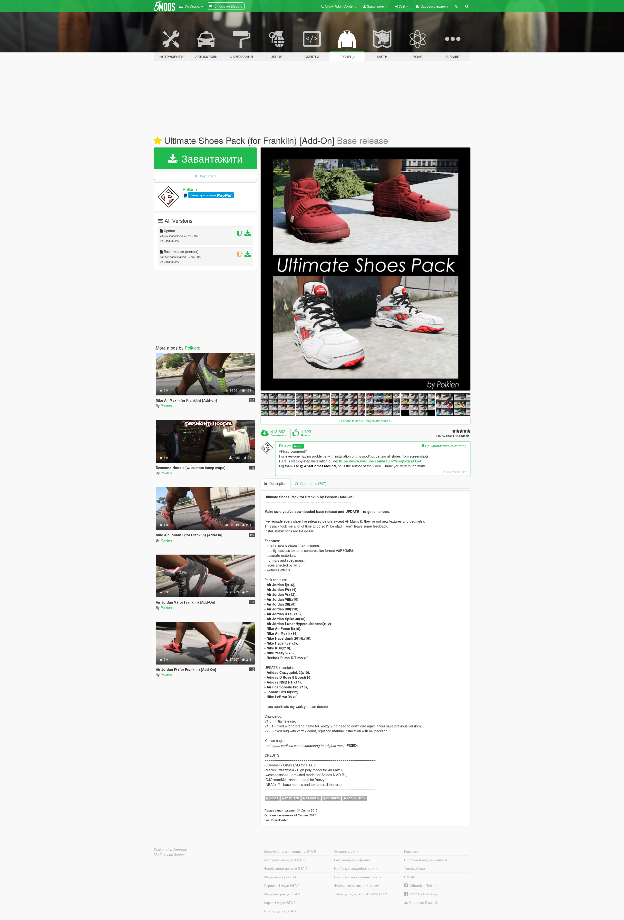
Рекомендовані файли (352, 859)
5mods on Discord (422, 902)
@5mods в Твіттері (423, 885)
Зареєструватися (434, 6)
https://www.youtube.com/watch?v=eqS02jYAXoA (380, 461)
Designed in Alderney (170, 849)
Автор (298, 446)
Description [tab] (277, 483)
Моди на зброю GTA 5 (281, 876)
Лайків (305, 435)
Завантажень (279, 435)
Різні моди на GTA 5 (280, 911)
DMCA (409, 876)
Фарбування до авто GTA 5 (285, 868)
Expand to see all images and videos (366, 421)
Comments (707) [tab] (312, 483)
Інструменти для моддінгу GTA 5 (290, 851)
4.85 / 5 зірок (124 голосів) (453, 435)
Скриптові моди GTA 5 (282, 885)
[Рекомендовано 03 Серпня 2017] (158, 140)
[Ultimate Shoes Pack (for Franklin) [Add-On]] (366, 269)
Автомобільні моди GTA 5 (284, 859)
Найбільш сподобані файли (356, 868)
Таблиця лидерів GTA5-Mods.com (361, 893)
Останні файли (346, 851)
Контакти (411, 851)
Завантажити (377, 6)
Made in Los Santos (169, 854)
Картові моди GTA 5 (280, 902)
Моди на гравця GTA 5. (282, 893)
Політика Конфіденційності (425, 859)
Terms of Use (414, 868)
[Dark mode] (456, 6)
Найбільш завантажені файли (357, 876)
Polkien (190, 189)
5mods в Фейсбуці (423, 893)
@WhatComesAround (318, 465)
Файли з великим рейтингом (356, 885)
